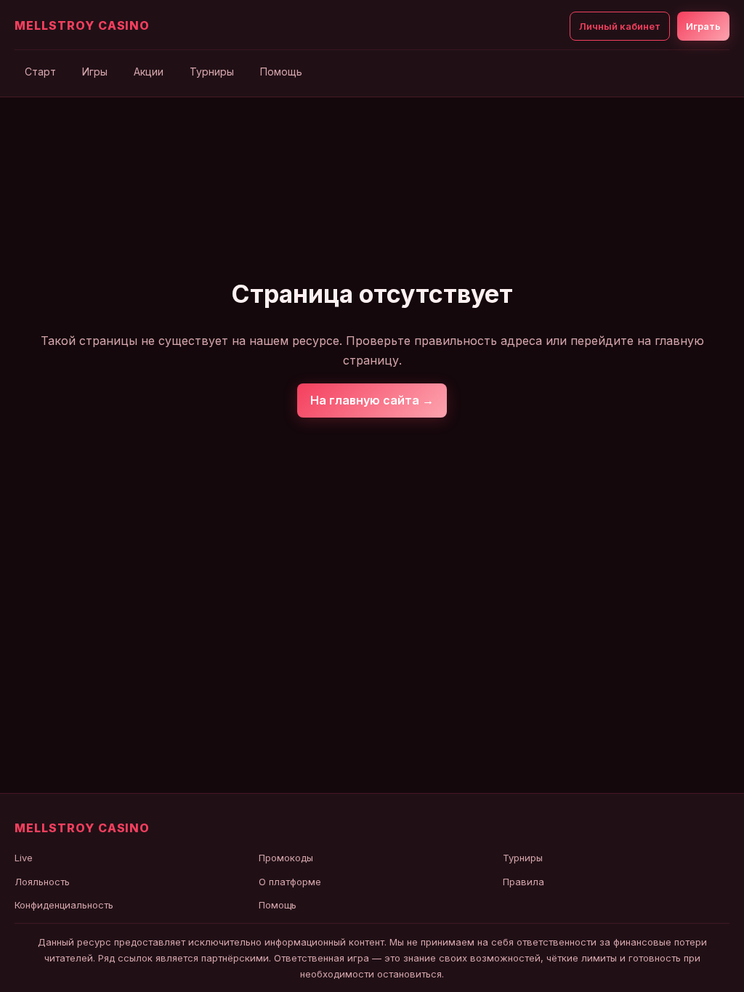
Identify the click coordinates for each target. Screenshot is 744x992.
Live (24, 857)
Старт (40, 71)
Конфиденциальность (64, 905)
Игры (95, 71)
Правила (523, 881)
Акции (148, 71)
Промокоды (286, 857)
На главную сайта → (372, 400)
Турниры (212, 71)
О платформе (290, 881)
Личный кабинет (619, 26)
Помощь (281, 71)
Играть (703, 26)
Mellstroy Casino (82, 25)
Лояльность (42, 881)
